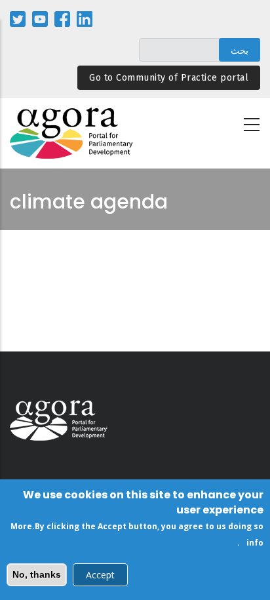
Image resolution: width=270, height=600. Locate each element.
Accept (100, 575)
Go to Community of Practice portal (168, 77)
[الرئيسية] (72, 133)
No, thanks (36, 574)
